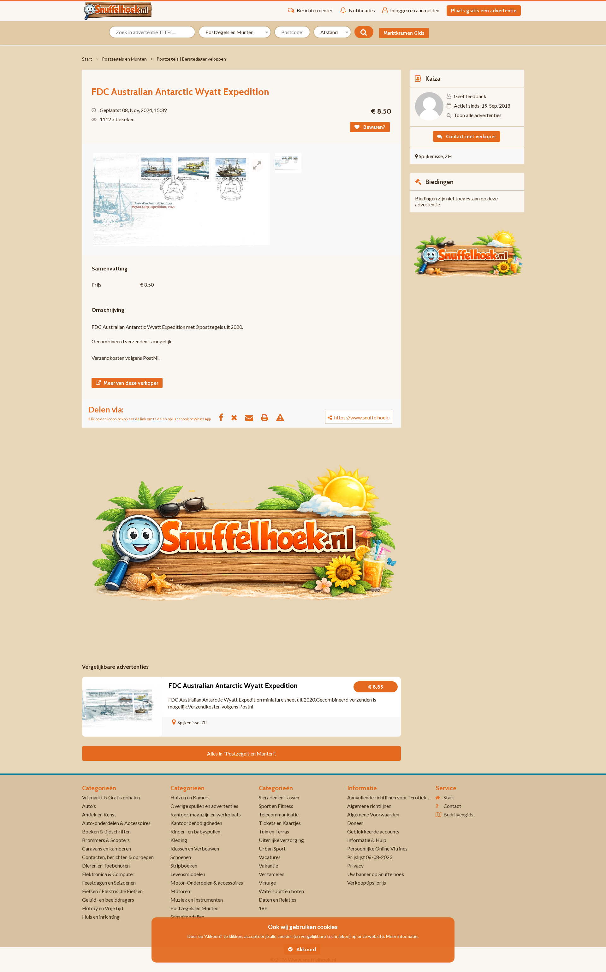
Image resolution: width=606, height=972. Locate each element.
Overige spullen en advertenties (204, 806)
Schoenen (180, 857)
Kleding (178, 840)
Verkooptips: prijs (366, 883)
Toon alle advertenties (478, 115)
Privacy (355, 865)
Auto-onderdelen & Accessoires (116, 823)
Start (87, 59)
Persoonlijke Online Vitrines (377, 848)
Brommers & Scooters (106, 840)
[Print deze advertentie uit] (268, 417)
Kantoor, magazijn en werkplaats (205, 814)
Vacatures (270, 857)
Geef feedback (470, 96)
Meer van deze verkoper (131, 383)
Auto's (89, 806)
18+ (263, 908)
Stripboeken (183, 865)
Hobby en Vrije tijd (102, 908)
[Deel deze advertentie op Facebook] (224, 417)
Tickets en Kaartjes (280, 823)
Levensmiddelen (187, 874)
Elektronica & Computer (108, 874)
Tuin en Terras (274, 831)
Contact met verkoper (470, 136)
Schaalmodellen (187, 917)
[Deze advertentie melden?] (283, 417)
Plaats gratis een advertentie (483, 11)
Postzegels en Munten (124, 59)
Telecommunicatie (279, 814)
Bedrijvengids (458, 814)
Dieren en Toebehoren (106, 865)
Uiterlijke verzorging (281, 840)
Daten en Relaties (277, 900)
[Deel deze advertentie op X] (237, 417)
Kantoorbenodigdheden (196, 823)
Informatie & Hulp (366, 840)
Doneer (355, 823)
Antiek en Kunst (99, 814)
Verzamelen (271, 874)
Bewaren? (373, 127)
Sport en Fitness (276, 806)
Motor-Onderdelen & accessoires (206, 883)
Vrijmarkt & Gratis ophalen (111, 797)
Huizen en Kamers (190, 797)
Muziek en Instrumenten (196, 900)
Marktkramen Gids (404, 33)
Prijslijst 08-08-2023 (369, 857)
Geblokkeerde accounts (373, 831)
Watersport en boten (281, 891)
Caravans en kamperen (106, 848)
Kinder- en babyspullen (195, 831)
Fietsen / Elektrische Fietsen (112, 891)
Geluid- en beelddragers (108, 900)
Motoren (180, 891)
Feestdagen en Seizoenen (109, 883)
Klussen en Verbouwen (194, 848)
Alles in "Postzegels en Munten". (241, 753)
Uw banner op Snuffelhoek (375, 874)
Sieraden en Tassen (279, 797)
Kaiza (432, 78)
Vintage (267, 883)
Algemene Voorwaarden (373, 814)
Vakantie (268, 865)
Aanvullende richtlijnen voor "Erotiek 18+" (392, 797)
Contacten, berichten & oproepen (118, 857)
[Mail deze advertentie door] (252, 417)
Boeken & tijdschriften (106, 831)
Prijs (96, 284)
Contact (452, 806)
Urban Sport (272, 848)
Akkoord (305, 949)
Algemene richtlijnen (369, 806)
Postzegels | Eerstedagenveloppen (191, 59)
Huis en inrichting (101, 917)
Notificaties (362, 10)
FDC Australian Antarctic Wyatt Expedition (233, 685)
